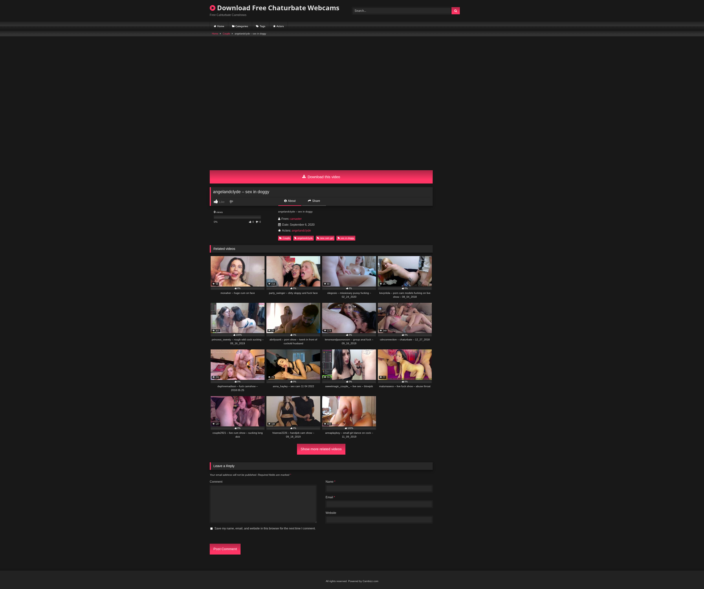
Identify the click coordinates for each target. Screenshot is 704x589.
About (291, 200)
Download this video (323, 177)
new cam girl (326, 238)
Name (330, 481)
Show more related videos (321, 449)
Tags (262, 26)
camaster (296, 218)
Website (331, 512)
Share (315, 200)
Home (220, 26)
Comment (216, 481)
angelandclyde (301, 230)
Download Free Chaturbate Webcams (277, 7)
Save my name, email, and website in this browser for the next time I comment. (265, 528)
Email (330, 497)
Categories (241, 26)
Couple (226, 33)
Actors (280, 26)
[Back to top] (693, 578)
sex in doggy (347, 238)
